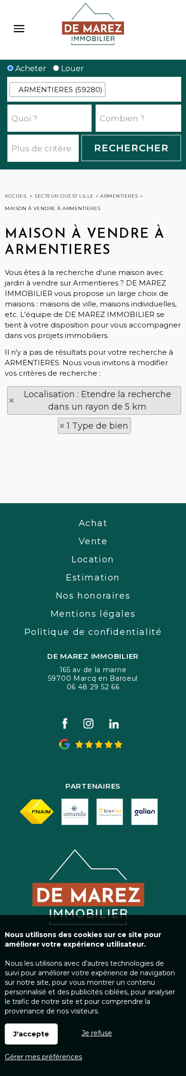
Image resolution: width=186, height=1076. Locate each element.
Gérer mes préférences (43, 1057)
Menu (19, 29)
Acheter (29, 68)
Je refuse (97, 1033)
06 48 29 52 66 (93, 687)
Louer (71, 68)
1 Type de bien (97, 426)
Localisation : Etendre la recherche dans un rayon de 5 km (97, 400)
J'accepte (31, 1034)
